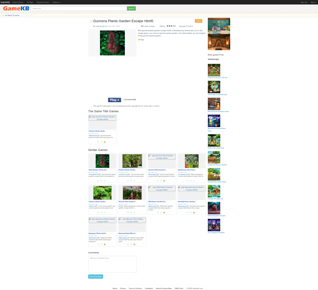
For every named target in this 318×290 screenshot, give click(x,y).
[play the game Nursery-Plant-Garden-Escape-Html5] (162, 156)
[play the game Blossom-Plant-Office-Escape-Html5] (132, 220)
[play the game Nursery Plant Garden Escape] (132, 192)
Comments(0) (130, 99)
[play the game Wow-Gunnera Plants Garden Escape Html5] (102, 161)
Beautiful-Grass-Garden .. (187, 202)
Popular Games (43, 2)
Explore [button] (56, 2)
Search (131, 8)
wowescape (100, 26)
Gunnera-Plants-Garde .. (97, 131)
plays (153, 26)
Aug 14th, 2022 (114, 26)
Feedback (149, 288)
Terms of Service (135, 288)
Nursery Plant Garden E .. (128, 202)
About (115, 288)
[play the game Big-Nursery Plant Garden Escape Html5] (192, 161)
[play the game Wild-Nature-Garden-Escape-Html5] (162, 188)
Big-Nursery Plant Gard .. (187, 170)
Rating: (162, 26)
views (146, 26)
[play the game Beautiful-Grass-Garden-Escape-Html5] (191, 188)
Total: (190, 26)
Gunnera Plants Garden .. (127, 170)
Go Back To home (12, 15)
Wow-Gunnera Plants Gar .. (98, 170)
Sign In (313, 2)
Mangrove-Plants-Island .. (98, 233)
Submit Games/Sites (164, 288)
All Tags (30, 2)
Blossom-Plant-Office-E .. (127, 233)
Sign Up (304, 2)
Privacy (123, 288)
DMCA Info (179, 288)
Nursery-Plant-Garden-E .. (157, 170)
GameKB (5, 2)
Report (198, 21)
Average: (182, 26)
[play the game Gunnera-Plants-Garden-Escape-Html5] (102, 118)
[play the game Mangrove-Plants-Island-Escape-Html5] (102, 220)
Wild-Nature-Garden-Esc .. (157, 202)
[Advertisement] (119, 77)
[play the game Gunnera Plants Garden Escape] (132, 161)
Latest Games (17, 2)
